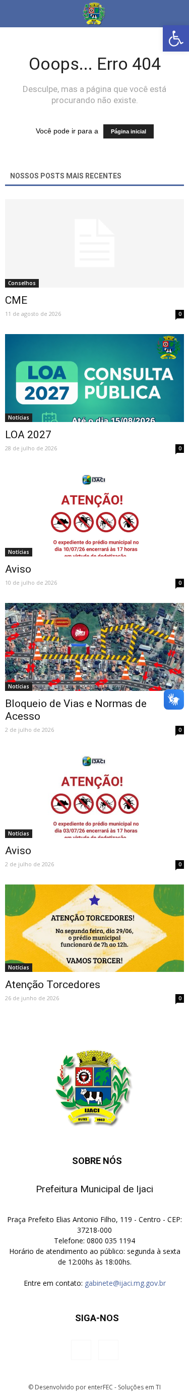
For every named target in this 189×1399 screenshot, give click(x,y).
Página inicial (128, 131)
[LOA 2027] (94, 378)
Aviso (18, 569)
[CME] (94, 243)
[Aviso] (94, 512)
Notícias (18, 417)
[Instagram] (81, 1350)
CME (16, 300)
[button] (176, 38)
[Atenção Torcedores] (94, 928)
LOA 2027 (28, 435)
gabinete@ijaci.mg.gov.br (125, 1283)
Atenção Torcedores (52, 984)
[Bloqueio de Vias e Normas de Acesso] (94, 647)
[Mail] (108, 1350)
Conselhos (22, 283)
